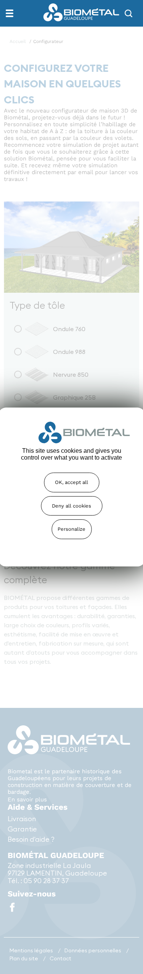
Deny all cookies (71, 506)
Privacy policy (71, 546)
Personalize (71, 529)
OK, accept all (71, 482)
